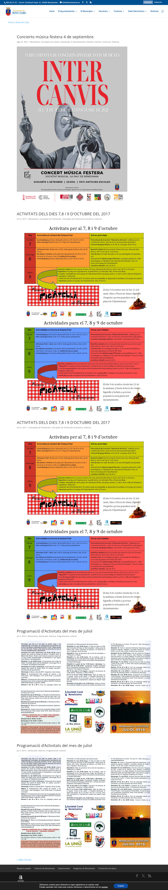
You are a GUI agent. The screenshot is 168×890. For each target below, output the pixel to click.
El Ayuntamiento (66, 11)
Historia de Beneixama (44, 868)
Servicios (103, 11)
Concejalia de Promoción (50, 219)
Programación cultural (67, 636)
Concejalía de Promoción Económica (78, 219)
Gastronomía (64, 868)
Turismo (118, 11)
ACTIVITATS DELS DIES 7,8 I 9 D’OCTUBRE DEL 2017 (63, 422)
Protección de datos (107, 868)
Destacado (65, 42)
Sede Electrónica (136, 11)
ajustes (105, 887)
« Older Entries (24, 859)
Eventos (89, 42)
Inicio (52, 11)
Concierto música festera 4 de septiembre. (55, 36)
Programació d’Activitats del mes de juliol (54, 745)
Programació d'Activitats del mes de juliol (54, 631)
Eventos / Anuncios (102, 42)
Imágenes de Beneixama (84, 868)
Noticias (154, 11)
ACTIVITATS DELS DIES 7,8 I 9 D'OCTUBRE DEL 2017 (63, 213)
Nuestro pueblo (24, 868)
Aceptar (121, 886)
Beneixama (35, 42)
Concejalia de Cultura (50, 42)
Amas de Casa (22, 22)
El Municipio (87, 11)
